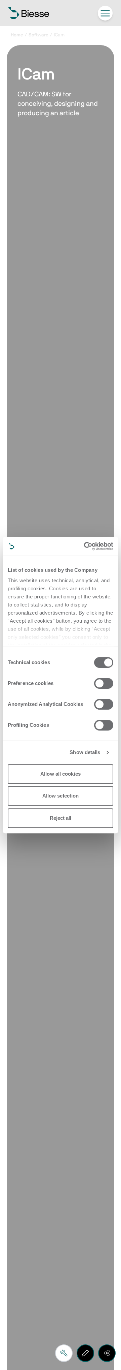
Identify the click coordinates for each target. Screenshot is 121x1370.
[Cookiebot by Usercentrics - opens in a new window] (85, 546)
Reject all (61, 818)
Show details (85, 752)
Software (38, 35)
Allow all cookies (60, 774)
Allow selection (60, 796)
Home (17, 35)
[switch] (103, 683)
